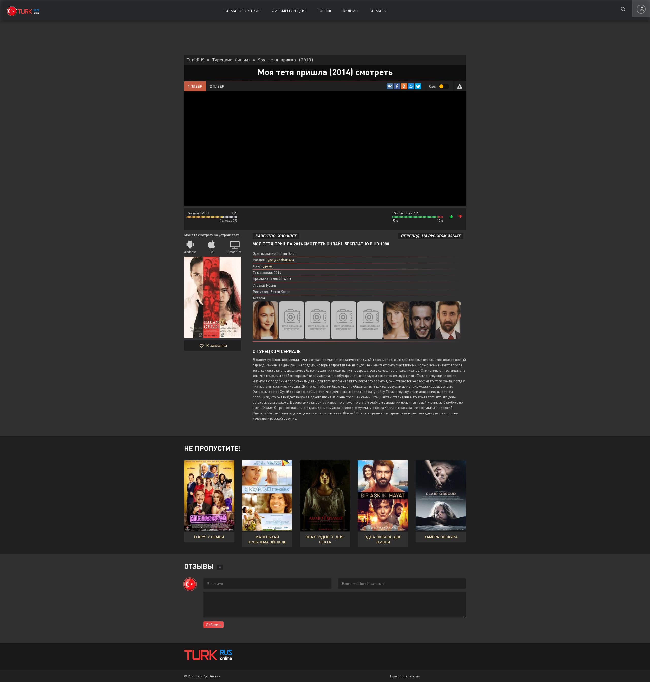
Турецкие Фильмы (280, 260)
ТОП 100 (324, 11)
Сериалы (378, 11)
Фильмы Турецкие (289, 11)
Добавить (213, 624)
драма (268, 266)
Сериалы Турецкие (243, 11)
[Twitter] (418, 86)
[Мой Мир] (411, 86)
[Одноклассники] (404, 86)
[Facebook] (397, 86)
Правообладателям (405, 676)
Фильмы (350, 11)
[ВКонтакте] (390, 86)
